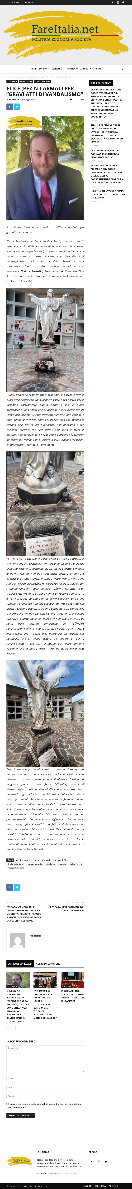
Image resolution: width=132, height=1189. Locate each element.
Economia (57, 69)
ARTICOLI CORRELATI (20, 963)
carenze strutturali (42, 860)
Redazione (14, 99)
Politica (71, 69)
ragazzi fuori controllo (18, 868)
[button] (122, 68)
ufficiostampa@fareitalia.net (62, 1173)
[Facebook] (112, 2)
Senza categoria (42, 81)
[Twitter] (123, 2)
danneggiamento (34, 864)
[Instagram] (117, 2)
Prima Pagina (26, 81)
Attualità (85, 69)
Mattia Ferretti (76, 864)
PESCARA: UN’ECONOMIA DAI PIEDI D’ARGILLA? (67, 908)
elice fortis (50, 864)
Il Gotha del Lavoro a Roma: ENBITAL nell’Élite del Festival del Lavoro (108, 194)
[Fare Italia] (66, 35)
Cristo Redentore (15, 864)
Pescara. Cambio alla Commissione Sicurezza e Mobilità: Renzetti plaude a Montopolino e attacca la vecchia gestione (24, 913)
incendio (62, 864)
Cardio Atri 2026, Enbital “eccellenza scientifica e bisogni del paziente (105, 154)
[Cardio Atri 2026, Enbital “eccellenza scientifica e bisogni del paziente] (72, 980)
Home (33, 69)
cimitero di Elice (61, 860)
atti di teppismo (23, 860)
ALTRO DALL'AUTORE (48, 963)
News (98, 69)
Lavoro (43, 69)
